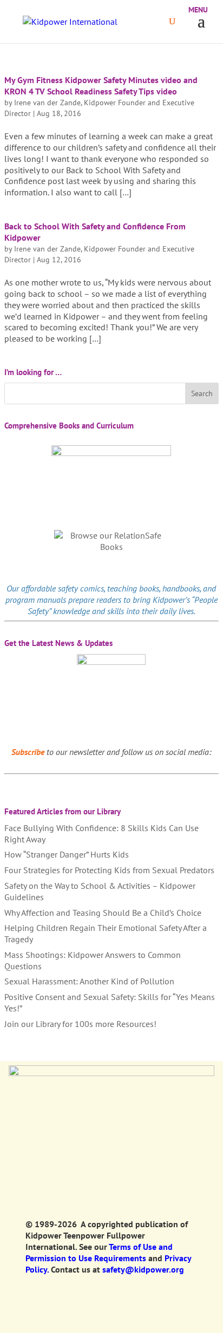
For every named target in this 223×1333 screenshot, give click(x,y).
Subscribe (27, 751)
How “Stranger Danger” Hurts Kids (66, 854)
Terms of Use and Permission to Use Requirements (99, 1252)
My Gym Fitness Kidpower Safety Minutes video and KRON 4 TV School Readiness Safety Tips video (101, 85)
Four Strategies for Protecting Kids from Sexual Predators (109, 870)
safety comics (81, 588)
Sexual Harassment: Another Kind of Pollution (89, 981)
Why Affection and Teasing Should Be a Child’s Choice (102, 912)
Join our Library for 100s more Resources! (80, 1023)
